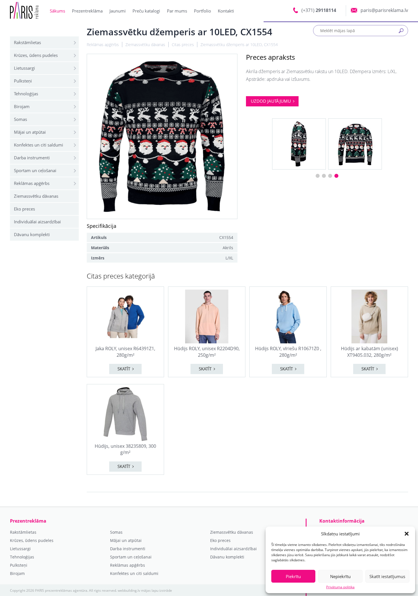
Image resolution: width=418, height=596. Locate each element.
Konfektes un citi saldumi (38, 145)
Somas (20, 119)
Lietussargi (24, 68)
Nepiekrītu (340, 576)
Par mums (177, 11)
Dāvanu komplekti (32, 234)
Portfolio (202, 11)
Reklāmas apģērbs (31, 183)
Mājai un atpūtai (30, 132)
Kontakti (226, 11)
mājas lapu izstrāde (156, 590)
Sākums (57, 11)
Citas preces (183, 44)
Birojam (22, 106)
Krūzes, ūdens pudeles (36, 55)
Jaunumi (117, 11)
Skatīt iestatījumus (387, 576)
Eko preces (24, 209)
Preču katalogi (146, 11)
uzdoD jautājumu (271, 101)
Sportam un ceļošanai (35, 170)
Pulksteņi (23, 81)
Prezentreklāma (87, 11)
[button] (406, 534)
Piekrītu (293, 576)
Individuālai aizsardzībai (37, 221)
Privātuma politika (340, 587)
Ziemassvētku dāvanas (36, 196)
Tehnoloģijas (26, 93)
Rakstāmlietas (27, 42)
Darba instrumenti (32, 157)
